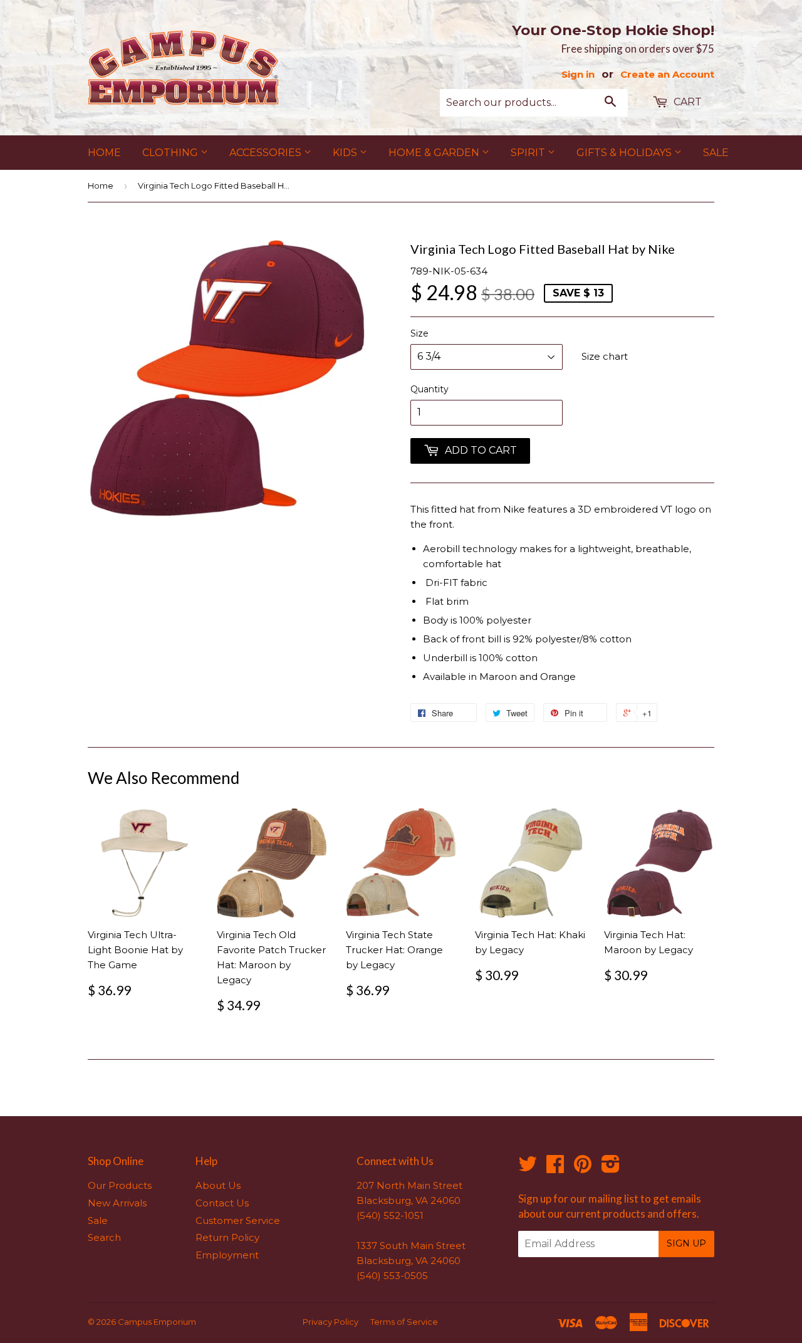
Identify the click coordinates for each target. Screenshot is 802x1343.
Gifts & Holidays (625, 153)
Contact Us (222, 1203)
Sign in (578, 74)
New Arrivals (117, 1203)
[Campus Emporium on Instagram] (610, 1168)
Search (104, 1237)
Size (419, 333)
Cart (686, 102)
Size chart (604, 356)
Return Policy (227, 1237)
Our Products (120, 1185)
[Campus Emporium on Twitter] (527, 1168)
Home (104, 153)
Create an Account (667, 74)
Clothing (171, 153)
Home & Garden (435, 153)
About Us (218, 1185)
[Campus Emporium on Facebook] (555, 1168)
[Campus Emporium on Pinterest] (582, 1168)
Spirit (529, 153)
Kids (346, 153)
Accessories (266, 153)
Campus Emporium (157, 1322)
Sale (716, 153)
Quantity (429, 389)
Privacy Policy (330, 1322)
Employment (227, 1255)
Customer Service (237, 1220)
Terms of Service (404, 1322)
